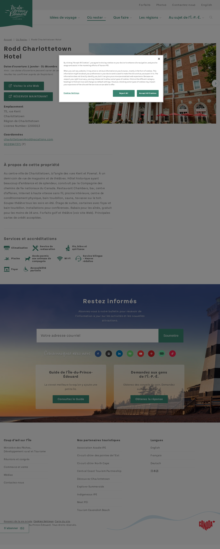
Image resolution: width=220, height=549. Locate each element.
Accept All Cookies (147, 93)
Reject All (123, 93)
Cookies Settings (71, 93)
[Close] (159, 58)
